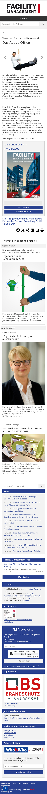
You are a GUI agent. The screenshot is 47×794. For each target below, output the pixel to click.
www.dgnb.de (9, 737)
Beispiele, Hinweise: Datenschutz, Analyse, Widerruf (21, 666)
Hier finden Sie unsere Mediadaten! (18, 620)
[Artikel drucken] (42, 230)
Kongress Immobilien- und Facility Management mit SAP (22, 594)
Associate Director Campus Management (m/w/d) (22, 565)
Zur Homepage (10, 705)
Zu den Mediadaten (12, 703)
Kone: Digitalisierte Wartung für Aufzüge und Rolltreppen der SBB (21, 534)
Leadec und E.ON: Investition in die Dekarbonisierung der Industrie (22, 546)
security (29, 598)
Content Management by (11, 789)
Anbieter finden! (24, 772)
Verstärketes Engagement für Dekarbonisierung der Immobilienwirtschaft (21, 516)
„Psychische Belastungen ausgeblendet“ (17, 337)
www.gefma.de (10, 730)
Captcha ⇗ (32, 657)
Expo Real (26, 600)
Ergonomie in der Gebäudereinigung (13, 257)
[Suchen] (43, 24)
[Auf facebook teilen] (18, 231)
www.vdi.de (8, 735)
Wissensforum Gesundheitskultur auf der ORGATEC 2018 (22, 430)
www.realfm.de (10, 733)
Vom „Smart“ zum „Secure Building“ (22, 551)
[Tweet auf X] (22, 231)
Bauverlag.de (6, 791)
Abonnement (23, 207)
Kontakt (33, 783)
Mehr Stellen (23, 577)
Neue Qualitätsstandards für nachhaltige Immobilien (20, 509)
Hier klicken (26, 654)
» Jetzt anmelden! (23, 661)
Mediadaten (8, 622)
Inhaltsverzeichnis (23, 212)
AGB (14, 783)
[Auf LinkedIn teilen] (32, 231)
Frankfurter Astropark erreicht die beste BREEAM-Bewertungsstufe (22, 503)
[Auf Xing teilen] (27, 231)
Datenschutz (23, 783)
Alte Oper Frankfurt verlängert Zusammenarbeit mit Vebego (20, 497)
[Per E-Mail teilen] (37, 230)
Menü (24, 18)
